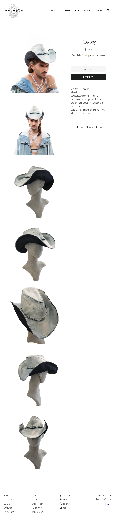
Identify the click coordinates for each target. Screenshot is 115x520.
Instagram (66, 503)
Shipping (85, 55)
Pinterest (65, 499)
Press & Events (9, 511)
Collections (8, 499)
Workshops (8, 507)
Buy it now (88, 77)
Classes (66, 10)
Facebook (66, 495)
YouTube (66, 507)
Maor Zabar (107, 495)
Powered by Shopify (103, 499)
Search (6, 495)
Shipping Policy (37, 503)
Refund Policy (37, 507)
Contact (99, 10)
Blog (77, 10)
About (87, 10)
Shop (52, 10)
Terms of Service (38, 511)
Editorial (7, 503)
